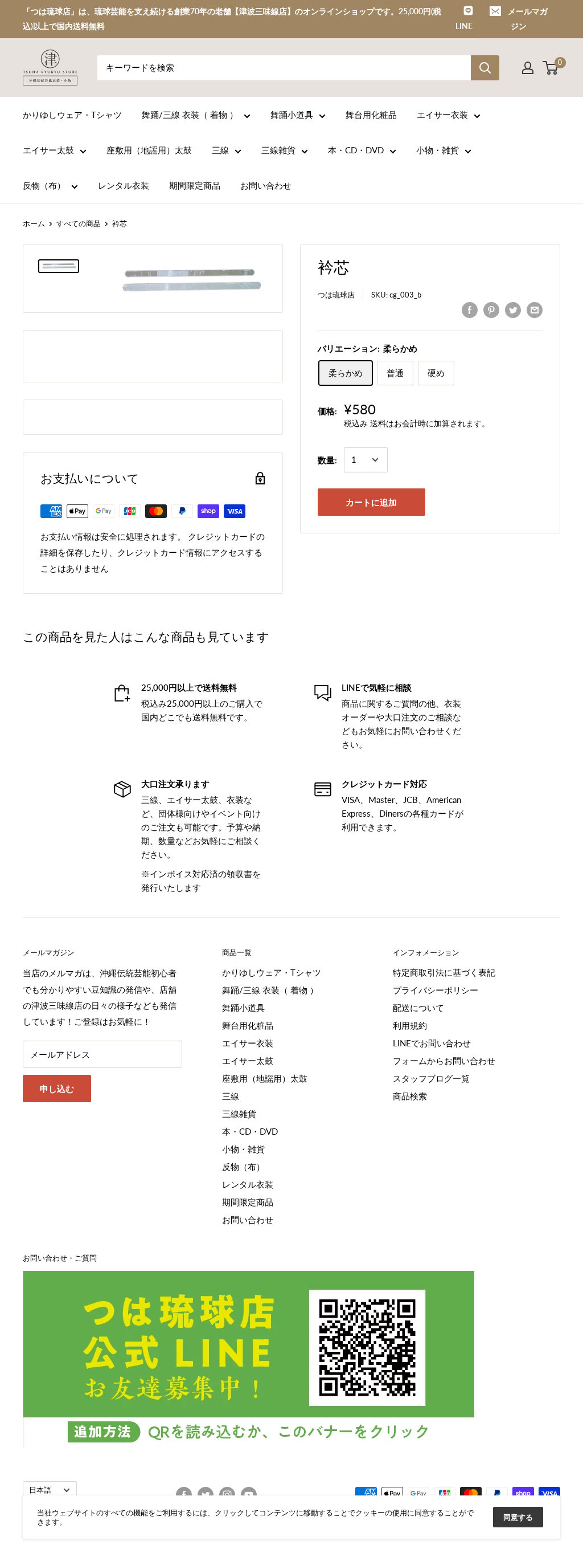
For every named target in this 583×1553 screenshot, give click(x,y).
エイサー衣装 (442, 114)
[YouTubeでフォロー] (249, 1495)
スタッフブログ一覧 (431, 1078)
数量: (327, 460)
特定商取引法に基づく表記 (444, 972)
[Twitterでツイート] (513, 309)
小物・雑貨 (437, 150)
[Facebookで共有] (470, 309)
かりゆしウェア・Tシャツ (72, 114)
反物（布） (44, 185)
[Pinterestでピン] (491, 309)
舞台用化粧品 (371, 114)
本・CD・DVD (356, 150)
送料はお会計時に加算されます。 (430, 423)
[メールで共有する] (535, 309)
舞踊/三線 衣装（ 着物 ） (190, 114)
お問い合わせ (266, 185)
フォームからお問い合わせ (444, 1060)
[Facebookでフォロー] (184, 1495)
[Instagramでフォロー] (227, 1495)
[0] (551, 68)
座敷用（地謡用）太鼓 (149, 150)
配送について (418, 1007)
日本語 (40, 1489)
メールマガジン (528, 18)
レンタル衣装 (123, 185)
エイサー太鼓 (48, 150)
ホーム (34, 223)
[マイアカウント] (527, 68)
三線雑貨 (278, 150)
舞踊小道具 (291, 114)
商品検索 (410, 1096)
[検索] (485, 67)
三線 (220, 150)
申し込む (57, 1088)
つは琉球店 (336, 294)
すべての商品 (78, 223)
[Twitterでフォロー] (206, 1495)
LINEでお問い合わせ (432, 1043)
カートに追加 (371, 502)
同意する (518, 1517)
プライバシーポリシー (435, 990)
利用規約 (410, 1025)
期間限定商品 (194, 185)
